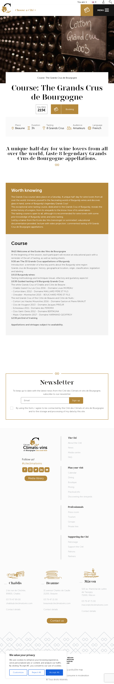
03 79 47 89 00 (13, 599)
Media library (36, 478)
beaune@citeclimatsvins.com (57, 603)
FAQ (70, 457)
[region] (36, 664)
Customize (18, 672)
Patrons (71, 551)
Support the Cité (76, 547)
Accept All (54, 672)
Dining (71, 477)
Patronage (73, 542)
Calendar (72, 473)
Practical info (74, 492)
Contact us (57, 620)
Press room (73, 512)
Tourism (71, 517)
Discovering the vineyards (80, 496)
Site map (79, 669)
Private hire (73, 526)
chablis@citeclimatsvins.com (19, 603)
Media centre (74, 452)
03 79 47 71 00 (89, 601)
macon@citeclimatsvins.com (95, 605)
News (70, 447)
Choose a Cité (24, 10)
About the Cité (75, 443)
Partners (72, 556)
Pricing (71, 487)
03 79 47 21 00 (51, 599)
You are (81, 2)
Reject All (36, 672)
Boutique (72, 482)
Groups (71, 522)
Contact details (13, 609)
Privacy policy (68, 669)
